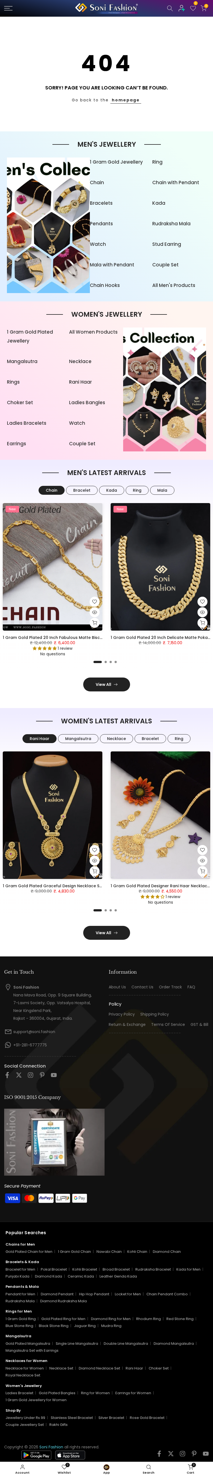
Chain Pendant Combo (167, 1294)
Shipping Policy (154, 1014)
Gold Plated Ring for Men (63, 1318)
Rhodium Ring (148, 1318)
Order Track (170, 987)
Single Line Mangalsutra (77, 1343)
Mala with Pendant (112, 264)
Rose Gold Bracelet (147, 1417)
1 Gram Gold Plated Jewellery (30, 336)
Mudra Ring (111, 1325)
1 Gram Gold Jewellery (116, 162)
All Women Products (93, 332)
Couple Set (165, 264)
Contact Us (142, 987)
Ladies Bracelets (26, 423)
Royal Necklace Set (23, 1375)
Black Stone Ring (54, 1325)
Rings (13, 382)
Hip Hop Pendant (94, 1294)
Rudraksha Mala (171, 223)
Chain (97, 182)
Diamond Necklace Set (99, 1368)
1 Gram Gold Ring (21, 1318)
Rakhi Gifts (58, 1424)
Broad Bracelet (116, 1269)
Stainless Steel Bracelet (72, 1417)
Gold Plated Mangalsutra (28, 1343)
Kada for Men (188, 1269)
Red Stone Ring (180, 1318)
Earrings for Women (133, 1393)
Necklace (80, 361)
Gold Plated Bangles (57, 1393)
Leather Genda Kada (118, 1276)
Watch (98, 244)
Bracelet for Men (20, 1269)
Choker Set (20, 402)
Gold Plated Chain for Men (29, 1251)
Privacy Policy (122, 1014)
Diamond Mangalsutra (174, 1343)
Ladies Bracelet (19, 1393)
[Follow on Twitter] (19, 1077)
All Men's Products (173, 285)
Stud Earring (166, 244)
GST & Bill (199, 1024)
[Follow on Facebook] (7, 1077)
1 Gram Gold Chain (74, 1251)
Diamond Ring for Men (111, 1318)
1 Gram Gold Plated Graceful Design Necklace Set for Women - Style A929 (78, 886)
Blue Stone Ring (19, 1325)
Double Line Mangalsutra (126, 1343)
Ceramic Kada (81, 1276)
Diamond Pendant (57, 1294)
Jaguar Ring (85, 1325)
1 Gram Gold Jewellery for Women (36, 1400)
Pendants (101, 223)
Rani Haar (80, 382)
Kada (158, 203)
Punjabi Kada (17, 1276)
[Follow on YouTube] (54, 1077)
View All (103, 684)
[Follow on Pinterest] (42, 1077)
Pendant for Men (20, 1294)
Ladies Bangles (87, 402)
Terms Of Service (168, 1024)
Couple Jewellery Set (25, 1424)
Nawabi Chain (109, 1251)
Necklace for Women (25, 1368)
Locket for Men (128, 1294)
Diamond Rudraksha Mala (63, 1301)
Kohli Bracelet (84, 1269)
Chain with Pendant (175, 182)
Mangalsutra (22, 361)
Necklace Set (61, 1368)
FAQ (191, 987)
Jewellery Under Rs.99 (25, 1417)
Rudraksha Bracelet (153, 1269)
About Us (117, 987)
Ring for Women (95, 1393)
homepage (126, 100)
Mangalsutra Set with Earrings (32, 1350)
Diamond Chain (167, 1251)
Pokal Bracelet (54, 1269)
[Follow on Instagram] (30, 1077)
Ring (157, 162)
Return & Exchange (127, 1024)
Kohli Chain (137, 1251)
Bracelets (101, 203)
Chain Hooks (105, 285)
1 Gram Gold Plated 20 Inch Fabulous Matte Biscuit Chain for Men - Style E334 (81, 637)
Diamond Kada (48, 1276)
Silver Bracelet (111, 1417)
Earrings (16, 443)
